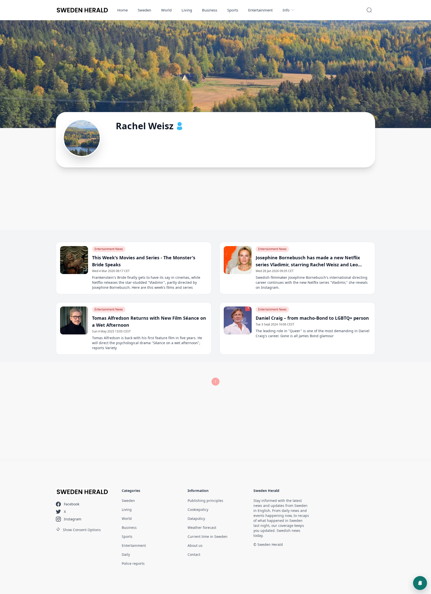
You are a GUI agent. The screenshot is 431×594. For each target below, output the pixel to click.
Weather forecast (202, 527)
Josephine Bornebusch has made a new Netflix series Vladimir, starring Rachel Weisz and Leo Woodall (308, 261)
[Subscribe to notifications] (420, 583)
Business (209, 9)
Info (286, 9)
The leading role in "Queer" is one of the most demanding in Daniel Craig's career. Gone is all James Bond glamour (312, 333)
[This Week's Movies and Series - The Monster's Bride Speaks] (74, 260)
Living (187, 9)
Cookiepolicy (198, 509)
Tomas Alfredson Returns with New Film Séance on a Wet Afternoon (149, 321)
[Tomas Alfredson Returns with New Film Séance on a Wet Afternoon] (74, 320)
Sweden (144, 9)
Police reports (133, 563)
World (166, 9)
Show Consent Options (82, 529)
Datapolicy (196, 518)
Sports (232, 9)
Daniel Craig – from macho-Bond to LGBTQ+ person (312, 318)
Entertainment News (109, 249)
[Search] (369, 10)
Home (122, 9)
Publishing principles (205, 500)
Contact (194, 554)
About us (195, 545)
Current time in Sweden (207, 536)
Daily (126, 554)
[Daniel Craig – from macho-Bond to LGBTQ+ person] (238, 320)
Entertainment (260, 9)
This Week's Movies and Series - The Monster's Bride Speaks (143, 261)
